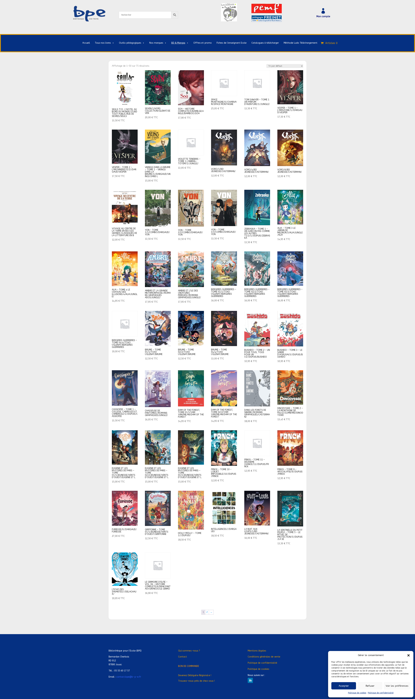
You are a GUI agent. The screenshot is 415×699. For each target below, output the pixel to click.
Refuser (370, 685)
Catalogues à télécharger (265, 43)
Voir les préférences (397, 685)
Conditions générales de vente (264, 656)
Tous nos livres (103, 43)
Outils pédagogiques (130, 43)
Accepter (344, 685)
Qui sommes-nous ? (189, 650)
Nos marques (156, 43)
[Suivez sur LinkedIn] (250, 680)
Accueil (86, 43)
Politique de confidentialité (380, 693)
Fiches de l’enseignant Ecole (232, 43)
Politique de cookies (357, 693)
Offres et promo (202, 43)
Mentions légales (257, 650)
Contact (182, 656)
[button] (408, 655)
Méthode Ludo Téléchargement (300, 43)
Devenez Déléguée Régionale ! (194, 675)
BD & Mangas (178, 43)
